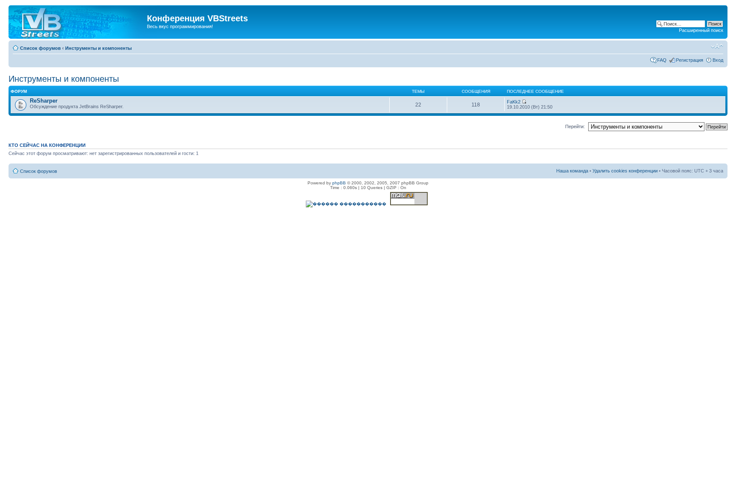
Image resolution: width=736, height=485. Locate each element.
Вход (718, 60)
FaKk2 (513, 101)
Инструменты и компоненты (98, 48)
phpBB (339, 183)
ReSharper (44, 101)
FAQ (662, 60)
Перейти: (575, 126)
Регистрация (689, 60)
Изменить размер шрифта (717, 46)
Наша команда (572, 170)
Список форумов (40, 48)
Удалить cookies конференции (625, 170)
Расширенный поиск (701, 30)
